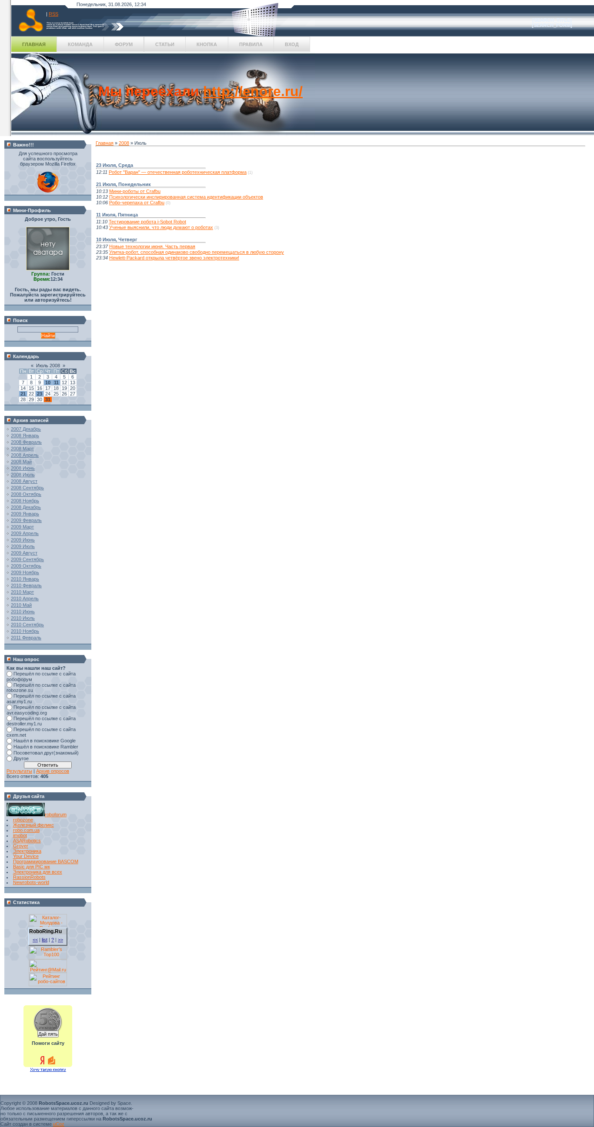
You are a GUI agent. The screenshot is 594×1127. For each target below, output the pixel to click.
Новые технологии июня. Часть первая (152, 246)
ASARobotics (27, 840)
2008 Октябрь (26, 494)
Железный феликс (33, 825)
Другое (21, 758)
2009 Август (24, 552)
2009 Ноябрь (25, 572)
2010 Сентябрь (27, 624)
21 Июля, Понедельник (123, 184)
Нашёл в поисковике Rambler (45, 746)
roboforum (56, 814)
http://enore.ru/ (253, 91)
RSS (53, 14)
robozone (23, 819)
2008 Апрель (25, 455)
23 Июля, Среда (114, 165)
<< (35, 939)
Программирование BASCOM (45, 861)
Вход (292, 44)
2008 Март (22, 448)
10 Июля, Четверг (116, 239)
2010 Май (21, 605)
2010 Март (22, 592)
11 (56, 382)
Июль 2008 (48, 365)
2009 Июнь (23, 539)
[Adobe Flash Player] (48, 190)
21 (23, 393)
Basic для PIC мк (31, 866)
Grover (20, 845)
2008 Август (24, 481)
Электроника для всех (37, 871)
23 (39, 393)
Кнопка (207, 44)
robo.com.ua (26, 830)
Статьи (164, 44)
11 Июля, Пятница (117, 214)
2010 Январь (25, 579)
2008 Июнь (23, 468)
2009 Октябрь (26, 565)
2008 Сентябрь (27, 487)
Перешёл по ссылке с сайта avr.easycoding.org (41, 710)
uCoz (58, 1124)
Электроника (27, 851)
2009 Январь (25, 513)
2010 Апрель (25, 598)
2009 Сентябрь (27, 559)
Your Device (26, 856)
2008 (124, 143)
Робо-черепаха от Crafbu (136, 202)
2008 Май (21, 461)
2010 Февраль (26, 585)
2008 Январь (25, 435)
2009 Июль (23, 546)
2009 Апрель (25, 533)
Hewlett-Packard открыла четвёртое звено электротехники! (174, 257)
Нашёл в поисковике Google (44, 740)
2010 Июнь (23, 611)
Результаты (19, 771)
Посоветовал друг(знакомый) (46, 752)
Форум (124, 44)
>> (60, 939)
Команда (80, 44)
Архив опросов (52, 771)
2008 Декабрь (26, 507)
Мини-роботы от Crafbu (134, 191)
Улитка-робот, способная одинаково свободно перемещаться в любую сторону (196, 252)
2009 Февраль (26, 520)
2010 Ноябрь (25, 631)
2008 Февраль (26, 442)
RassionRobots (29, 877)
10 (47, 382)
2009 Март (22, 526)
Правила (251, 44)
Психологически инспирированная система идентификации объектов (186, 196)
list (44, 939)
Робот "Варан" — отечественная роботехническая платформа (178, 172)
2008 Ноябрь (25, 500)
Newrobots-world (31, 882)
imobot (20, 835)
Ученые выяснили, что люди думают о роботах (161, 227)
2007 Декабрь (26, 429)
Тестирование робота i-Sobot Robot (147, 221)
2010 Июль (23, 618)
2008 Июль (23, 474)
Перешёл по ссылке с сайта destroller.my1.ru (41, 721)
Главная (34, 44)
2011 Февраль (26, 637)
